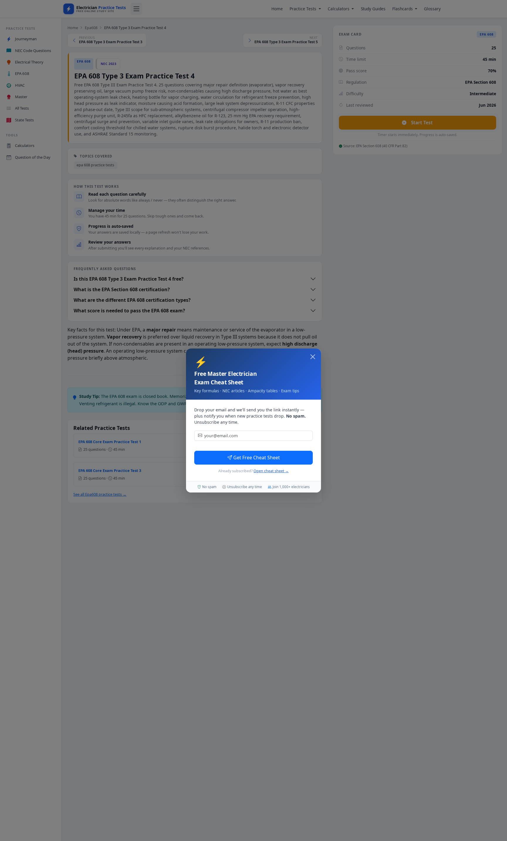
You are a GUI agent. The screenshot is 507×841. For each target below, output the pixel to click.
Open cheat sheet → (271, 470)
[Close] (312, 356)
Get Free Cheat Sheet (256, 457)
